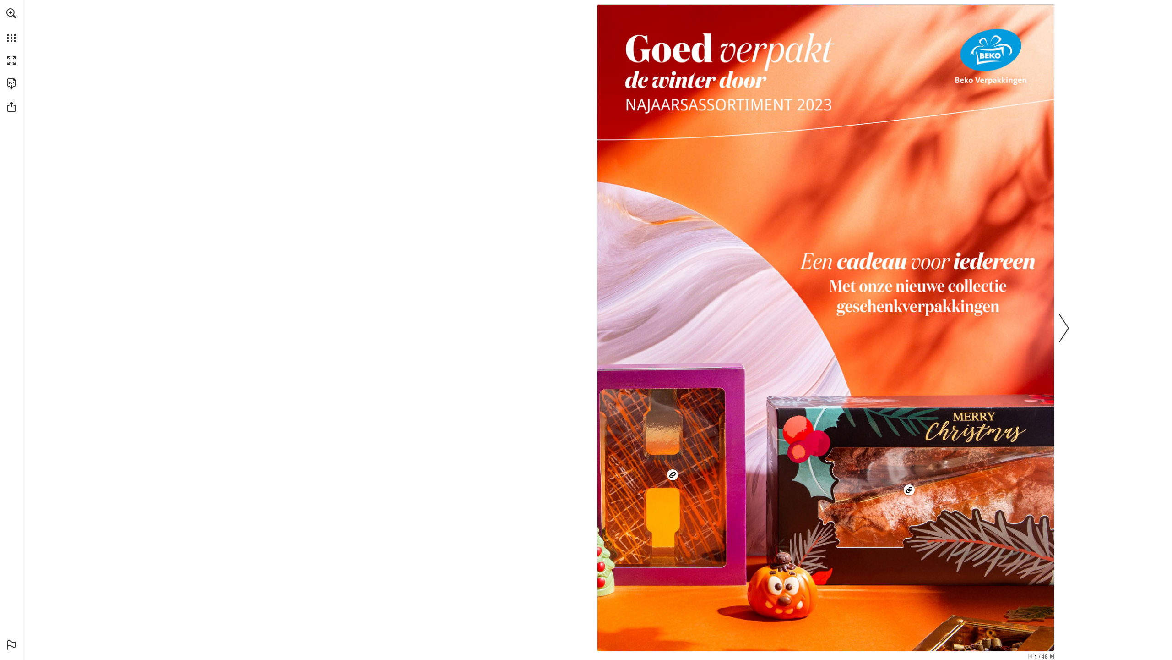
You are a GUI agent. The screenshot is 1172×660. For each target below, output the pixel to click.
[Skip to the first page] (1030, 656)
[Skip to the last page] (1052, 656)
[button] (11, 13)
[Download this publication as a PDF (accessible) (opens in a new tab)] (11, 83)
